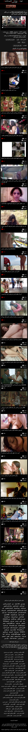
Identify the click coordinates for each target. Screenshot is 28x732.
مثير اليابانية (23, 608)
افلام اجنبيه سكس (20, 704)
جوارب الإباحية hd (13, 625)
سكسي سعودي (18, 706)
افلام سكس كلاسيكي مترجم (8, 672)
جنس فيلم (5, 668)
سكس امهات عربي (8, 711)
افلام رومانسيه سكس (8, 697)
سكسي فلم (7, 677)
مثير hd (15, 1)
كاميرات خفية (21, 614)
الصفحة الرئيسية (14, 720)
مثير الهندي (6, 629)
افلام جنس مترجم (20, 688)
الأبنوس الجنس (22, 627)
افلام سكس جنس (19, 670)
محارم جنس (11, 668)
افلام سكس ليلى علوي (17, 708)
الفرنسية (11, 632)
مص (13, 603)
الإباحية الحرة (6, 704)
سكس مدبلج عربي (20, 690)
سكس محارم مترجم (14, 699)
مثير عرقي (4, 612)
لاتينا (4, 634)
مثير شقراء (16, 632)
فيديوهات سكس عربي (18, 684)
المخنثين (4, 636)
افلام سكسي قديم (9, 659)
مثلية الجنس (21, 616)
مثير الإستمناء (7, 616)
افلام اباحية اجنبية (10, 681)
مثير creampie (6, 619)
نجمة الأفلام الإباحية (11, 623)
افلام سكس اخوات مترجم (9, 713)
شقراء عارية (14, 2)
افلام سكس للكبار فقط (20, 679)
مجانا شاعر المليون (8, 606)
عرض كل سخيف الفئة (14, 641)
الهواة (21, 1)
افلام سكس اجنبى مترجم (19, 697)
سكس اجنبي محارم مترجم (8, 675)
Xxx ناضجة (17, 603)
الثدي (18, 39)
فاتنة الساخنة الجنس (11, 610)
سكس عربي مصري (8, 652)
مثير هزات (24, 636)
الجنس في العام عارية (10, 39)
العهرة (8, 636)
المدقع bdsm (6, 621)
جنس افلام (14, 686)
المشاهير (23, 623)
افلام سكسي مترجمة (21, 672)
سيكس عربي (22, 663)
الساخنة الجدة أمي (22, 612)
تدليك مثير (6, 638)
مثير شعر (12, 621)
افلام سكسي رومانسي (19, 652)
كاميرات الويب (6, 627)
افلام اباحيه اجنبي (14, 663)
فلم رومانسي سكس (9, 670)
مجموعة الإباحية (21, 625)
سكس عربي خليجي (9, 656)
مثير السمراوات (14, 616)
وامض (19, 42)
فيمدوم (16, 621)
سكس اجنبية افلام (10, 706)
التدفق (12, 636)
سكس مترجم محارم (19, 711)
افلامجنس (21, 677)
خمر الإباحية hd (20, 629)
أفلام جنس (12, 704)
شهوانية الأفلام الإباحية (15, 634)
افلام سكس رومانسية (9, 661)
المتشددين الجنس (7, 603)
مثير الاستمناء (17, 608)
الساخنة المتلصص (9, 608)
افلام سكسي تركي (19, 654)
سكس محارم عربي (19, 656)
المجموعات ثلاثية (14, 627)
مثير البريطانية (18, 636)
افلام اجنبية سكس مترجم (8, 679)
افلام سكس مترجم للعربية (8, 665)
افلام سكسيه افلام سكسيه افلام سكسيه (14, 695)
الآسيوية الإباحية (8, 1)
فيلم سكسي (9, 715)
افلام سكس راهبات (19, 661)
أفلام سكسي (18, 681)
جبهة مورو (23, 603)
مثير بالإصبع (5, 632)
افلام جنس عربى (20, 713)
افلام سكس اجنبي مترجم (9, 690)
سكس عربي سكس (9, 654)
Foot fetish (13, 638)
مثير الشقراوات (14, 614)
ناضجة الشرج (16, 606)
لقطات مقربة (13, 629)
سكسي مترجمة (8, 684)
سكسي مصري (14, 677)
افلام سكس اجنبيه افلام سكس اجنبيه (17, 702)
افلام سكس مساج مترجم (20, 675)
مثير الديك (8, 634)
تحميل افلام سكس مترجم (9, 688)
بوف (24, 621)
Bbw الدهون (6, 614)
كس (3, 608)
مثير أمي (23, 634)
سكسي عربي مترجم (18, 659)
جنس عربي (5, 702)
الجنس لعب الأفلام (21, 619)
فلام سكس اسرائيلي (17, 45)
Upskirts (22, 632)
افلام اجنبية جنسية (14, 693)
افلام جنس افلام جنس (20, 668)
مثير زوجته (3, 610)
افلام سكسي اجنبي (22, 686)
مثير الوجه (18, 623)
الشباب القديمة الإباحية (22, 610)
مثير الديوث (5, 625)
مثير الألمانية (13, 619)
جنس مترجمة (6, 663)
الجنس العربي (21, 638)
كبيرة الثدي (22, 606)
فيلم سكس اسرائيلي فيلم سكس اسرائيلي (14, 600)
